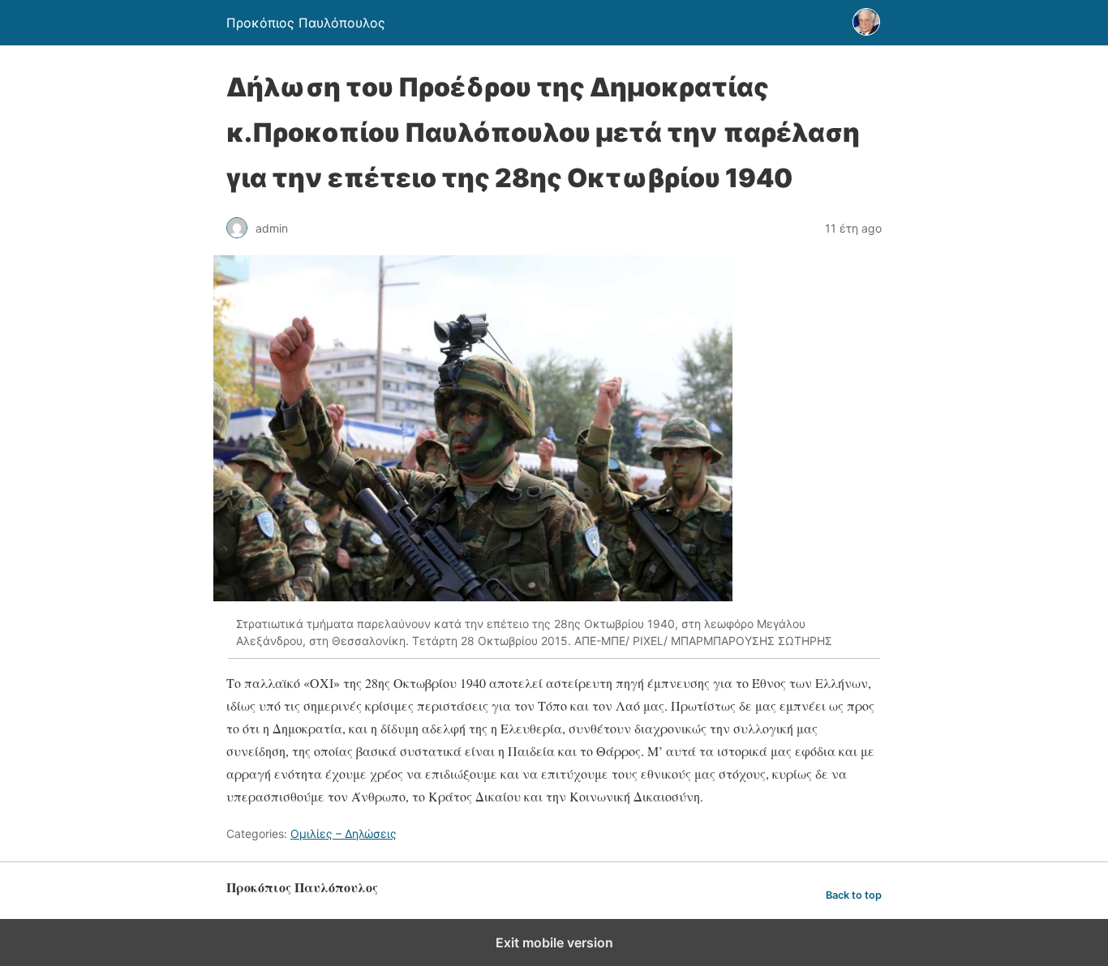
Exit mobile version (554, 942)
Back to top (854, 895)
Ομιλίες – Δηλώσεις (343, 833)
